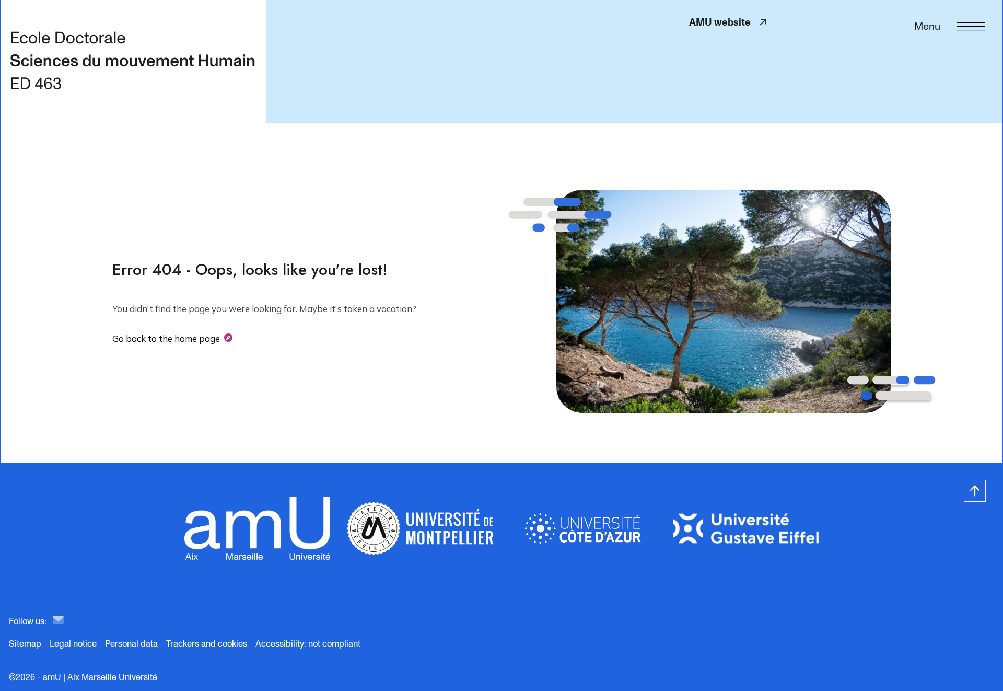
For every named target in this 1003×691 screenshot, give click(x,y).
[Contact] (58, 620)
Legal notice (73, 644)
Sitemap (25, 644)
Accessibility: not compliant (307, 644)
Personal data (131, 644)
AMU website (724, 22)
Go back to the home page (166, 338)
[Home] (133, 61)
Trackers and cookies (206, 644)
